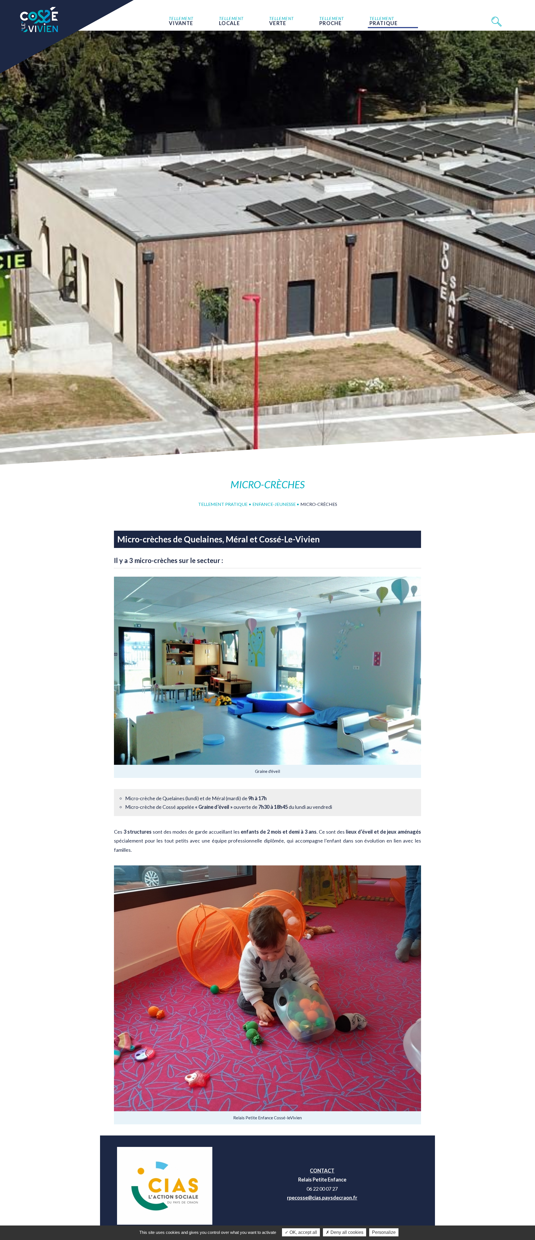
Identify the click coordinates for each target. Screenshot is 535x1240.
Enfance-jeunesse (274, 504)
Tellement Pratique (222, 504)
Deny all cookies (346, 1232)
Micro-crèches (318, 504)
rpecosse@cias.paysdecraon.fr (322, 1198)
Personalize (384, 1232)
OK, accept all (302, 1232)
